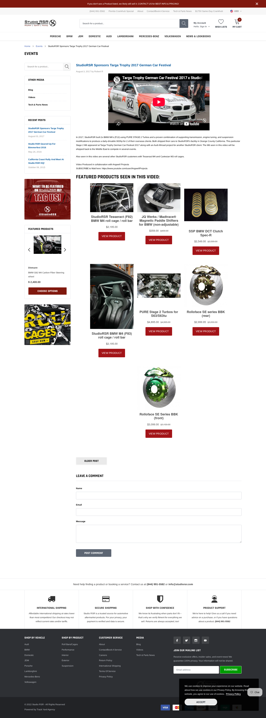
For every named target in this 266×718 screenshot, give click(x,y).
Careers (103, 655)
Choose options (47, 291)
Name (79, 488)
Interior (65, 655)
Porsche (55, 36)
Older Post (91, 461)
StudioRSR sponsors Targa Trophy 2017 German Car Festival (123, 65)
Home (27, 46)
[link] (47, 199)
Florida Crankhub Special (121, 11)
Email (79, 505)
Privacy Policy (106, 676)
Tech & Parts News (182, 11)
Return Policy (105, 660)
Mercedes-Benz (149, 36)
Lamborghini (125, 36)
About (140, 11)
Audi (109, 36)
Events (39, 46)
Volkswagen (172, 36)
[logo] (40, 23)
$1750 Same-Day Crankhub (209, 11)
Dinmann (32, 268)
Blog (30, 90)
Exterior (65, 660)
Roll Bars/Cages (70, 644)
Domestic (95, 36)
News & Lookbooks (198, 36)
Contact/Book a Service (158, 11)
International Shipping (110, 666)
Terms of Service (107, 671)
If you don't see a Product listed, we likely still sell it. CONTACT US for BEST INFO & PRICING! (133, 4)
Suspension (67, 666)
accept (200, 702)
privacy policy (233, 694)
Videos (31, 97)
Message (80, 521)
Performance (68, 649)
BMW (69, 36)
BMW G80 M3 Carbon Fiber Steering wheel (46, 274)
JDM (80, 36)
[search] (184, 23)
